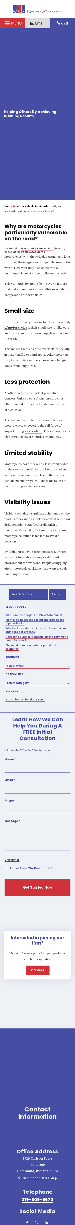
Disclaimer (12, 860)
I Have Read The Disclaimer (31, 868)
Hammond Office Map (40, 1178)
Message (12, 821)
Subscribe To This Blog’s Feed (25, 699)
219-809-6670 (37, 1200)
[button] (12, 23)
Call (64, 23)
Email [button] (39, 23)
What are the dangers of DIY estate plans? (33, 615)
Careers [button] (37, 970)
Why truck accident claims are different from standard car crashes (35, 630)
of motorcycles (15, 328)
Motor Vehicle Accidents (29, 252)
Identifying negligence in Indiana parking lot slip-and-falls (34, 621)
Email (10, 780)
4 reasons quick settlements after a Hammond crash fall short (36, 638)
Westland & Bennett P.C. (37, 248)
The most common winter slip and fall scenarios (30, 647)
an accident (33, 431)
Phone (9, 800)
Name (10, 759)
